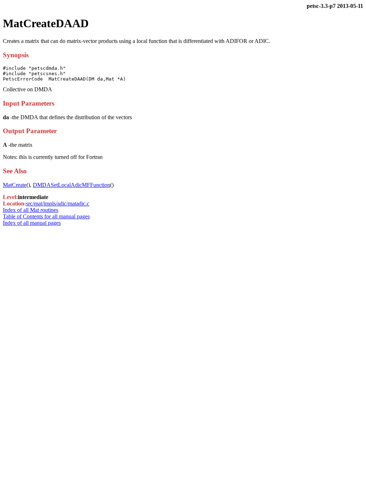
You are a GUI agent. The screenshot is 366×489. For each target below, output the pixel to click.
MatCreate (14, 185)
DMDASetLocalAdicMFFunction (71, 185)
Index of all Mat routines (30, 210)
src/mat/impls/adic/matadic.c (57, 203)
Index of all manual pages (32, 223)
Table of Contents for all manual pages (46, 216)
